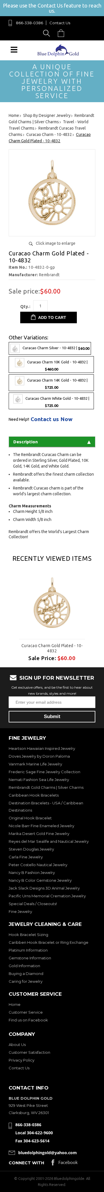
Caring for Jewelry (25, 981)
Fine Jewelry (20, 911)
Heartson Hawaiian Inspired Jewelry (42, 748)
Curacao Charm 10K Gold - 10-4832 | (57, 365)
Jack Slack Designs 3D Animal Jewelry (44, 888)
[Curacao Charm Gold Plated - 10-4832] (52, 229)
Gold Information (24, 965)
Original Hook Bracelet (30, 818)
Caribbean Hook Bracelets (34, 795)
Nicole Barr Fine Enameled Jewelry (41, 825)
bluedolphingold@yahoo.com (47, 1152)
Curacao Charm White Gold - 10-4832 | (57, 402)
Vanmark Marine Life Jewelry (35, 764)
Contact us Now (52, 419)
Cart (62, 33)
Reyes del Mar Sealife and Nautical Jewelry (49, 841)
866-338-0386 (29, 22)
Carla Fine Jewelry (26, 857)
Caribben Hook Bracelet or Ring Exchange (48, 942)
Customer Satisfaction (29, 1052)
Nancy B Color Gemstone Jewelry (40, 880)
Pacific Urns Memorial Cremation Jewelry (47, 896)
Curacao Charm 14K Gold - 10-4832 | (57, 383)
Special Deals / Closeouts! (33, 903)
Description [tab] (25, 441)
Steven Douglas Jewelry (31, 849)
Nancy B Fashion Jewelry (32, 872)
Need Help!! (19, 419)
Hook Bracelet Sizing (28, 934)
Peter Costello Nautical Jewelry (38, 864)
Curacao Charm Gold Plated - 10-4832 (52, 648)
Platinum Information (28, 950)
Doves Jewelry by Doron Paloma (39, 756)
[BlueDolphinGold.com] (58, 55)
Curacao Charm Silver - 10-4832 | (56, 348)
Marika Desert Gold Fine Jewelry (39, 833)
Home (15, 1004)
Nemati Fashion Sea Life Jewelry (39, 779)
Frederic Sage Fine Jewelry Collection (44, 771)
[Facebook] (64, 1164)
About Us (17, 1044)
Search (47, 33)
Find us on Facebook (28, 1020)
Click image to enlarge (55, 243)
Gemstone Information (30, 958)
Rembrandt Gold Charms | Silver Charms (46, 787)
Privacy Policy (21, 1060)
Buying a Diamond (26, 973)
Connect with (26, 1162)
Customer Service (26, 1012)
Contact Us (59, 22)
